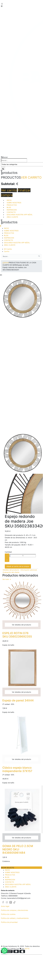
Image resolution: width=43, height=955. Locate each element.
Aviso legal (5, 906)
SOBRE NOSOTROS (14, 203)
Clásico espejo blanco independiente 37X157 (17, 769)
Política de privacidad (9, 922)
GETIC (27, 949)
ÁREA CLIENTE (12, 217)
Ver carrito (9, 190)
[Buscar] (3, 168)
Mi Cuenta (8, 249)
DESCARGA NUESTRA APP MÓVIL (19, 215)
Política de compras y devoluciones (14, 910)
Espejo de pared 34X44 (18, 700)
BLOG (9, 207)
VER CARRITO (31, 177)
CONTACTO (11, 212)
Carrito (6, 251)
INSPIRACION (12, 210)
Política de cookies (8, 914)
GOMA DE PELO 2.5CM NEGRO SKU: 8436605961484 (17, 849)
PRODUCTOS (12, 205)
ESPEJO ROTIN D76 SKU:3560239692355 (17, 634)
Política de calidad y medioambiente (15, 918)
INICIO (9, 200)
